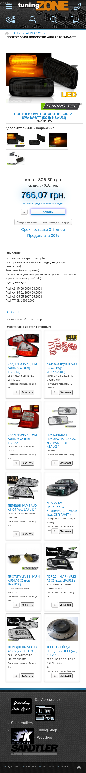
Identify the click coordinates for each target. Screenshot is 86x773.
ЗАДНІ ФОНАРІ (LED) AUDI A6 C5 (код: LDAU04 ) (22, 438)
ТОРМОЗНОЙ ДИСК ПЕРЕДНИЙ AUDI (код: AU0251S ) (62, 651)
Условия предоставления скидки (43, 203)
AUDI (17, 33)
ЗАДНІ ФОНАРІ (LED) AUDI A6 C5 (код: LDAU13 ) (22, 368)
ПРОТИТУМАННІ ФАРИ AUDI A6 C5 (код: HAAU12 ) (24, 580)
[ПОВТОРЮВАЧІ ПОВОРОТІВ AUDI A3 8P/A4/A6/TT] (44, 82)
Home (7, 33)
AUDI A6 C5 (33, 33)
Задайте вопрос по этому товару (43, 222)
